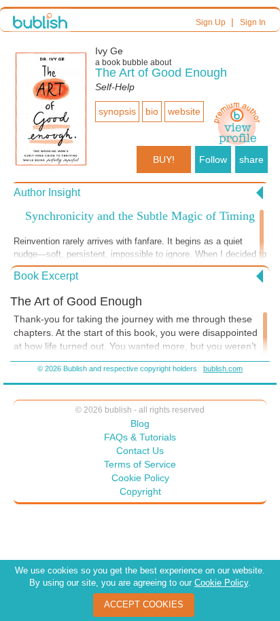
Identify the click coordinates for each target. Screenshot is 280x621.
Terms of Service (140, 464)
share (251, 159)
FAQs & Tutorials (140, 437)
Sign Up (211, 22)
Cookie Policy (140, 477)
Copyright (140, 491)
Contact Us (140, 450)
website (184, 111)
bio (151, 111)
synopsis (117, 111)
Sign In (253, 22)
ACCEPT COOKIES (143, 604)
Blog (140, 423)
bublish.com (223, 368)
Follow (213, 159)
